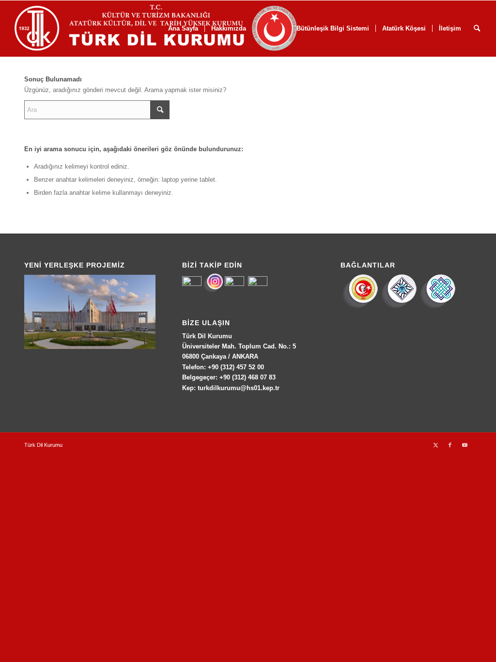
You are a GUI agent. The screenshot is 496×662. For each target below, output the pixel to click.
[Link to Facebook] (450, 445)
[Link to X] (435, 445)
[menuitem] (403, 28)
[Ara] (476, 28)
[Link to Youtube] (464, 445)
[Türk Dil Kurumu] (176, 28)
